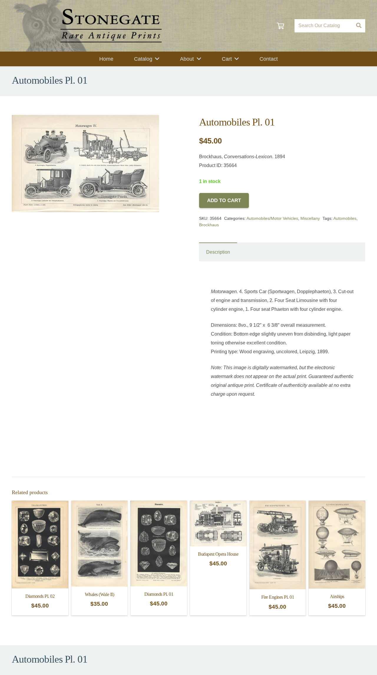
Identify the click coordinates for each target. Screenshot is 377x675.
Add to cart (224, 200)
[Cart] (280, 26)
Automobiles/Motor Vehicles (272, 218)
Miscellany (310, 218)
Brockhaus (209, 224)
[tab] (218, 251)
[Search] (358, 25)
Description (218, 252)
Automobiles (344, 218)
